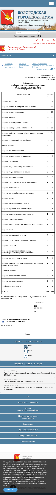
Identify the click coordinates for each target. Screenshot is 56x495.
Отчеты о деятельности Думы (24, 65)
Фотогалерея (28, 424)
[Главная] (35, 40)
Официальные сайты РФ (28, 430)
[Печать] (52, 40)
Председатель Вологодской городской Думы (22, 48)
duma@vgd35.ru (23, 22)
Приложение (10, 322)
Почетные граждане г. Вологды (28, 364)
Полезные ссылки (28, 441)
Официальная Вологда (28, 436)
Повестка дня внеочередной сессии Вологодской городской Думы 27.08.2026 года (29, 374)
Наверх (28, 334)
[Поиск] (41, 40)
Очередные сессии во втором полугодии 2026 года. (24, 381)
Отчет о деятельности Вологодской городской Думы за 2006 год (43, 65)
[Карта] (46, 40)
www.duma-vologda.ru (38, 25)
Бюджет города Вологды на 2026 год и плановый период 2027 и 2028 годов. (28, 388)
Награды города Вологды (28, 402)
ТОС (28, 396)
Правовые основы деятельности (10, 65)
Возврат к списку (7, 325)
